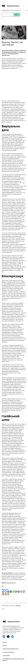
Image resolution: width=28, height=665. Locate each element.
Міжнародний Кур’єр (13, 6)
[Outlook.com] (24, 591)
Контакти (5, 645)
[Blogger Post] (11, 591)
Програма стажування (8, 652)
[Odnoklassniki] (21, 591)
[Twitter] (5, 591)
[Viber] (16, 591)
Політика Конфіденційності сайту (11, 648)
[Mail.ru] (18, 591)
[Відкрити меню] (27, 10)
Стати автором (6, 655)
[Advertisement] (14, 83)
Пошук (16, 14)
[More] (8, 594)
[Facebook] (3, 591)
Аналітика (18, 605)
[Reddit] (3, 594)
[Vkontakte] (8, 591)
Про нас (5, 642)
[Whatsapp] (13, 591)
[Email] (5, 594)
